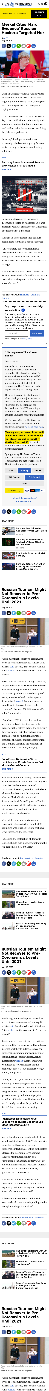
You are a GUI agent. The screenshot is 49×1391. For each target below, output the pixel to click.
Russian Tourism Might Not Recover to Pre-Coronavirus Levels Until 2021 (24, 595)
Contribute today (39, 13)
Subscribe (37, 333)
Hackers (24, 294)
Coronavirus (26, 858)
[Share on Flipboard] (28, 46)
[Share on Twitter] (9, 46)
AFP (6, 38)
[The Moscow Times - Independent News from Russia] (18, 4)
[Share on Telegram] (13, 46)
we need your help (34, 427)
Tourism (39, 858)
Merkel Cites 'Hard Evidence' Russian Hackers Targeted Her (23, 28)
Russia (5, 298)
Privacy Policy (27, 338)
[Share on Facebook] (4, 46)
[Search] (42, 4)
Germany (35, 294)
